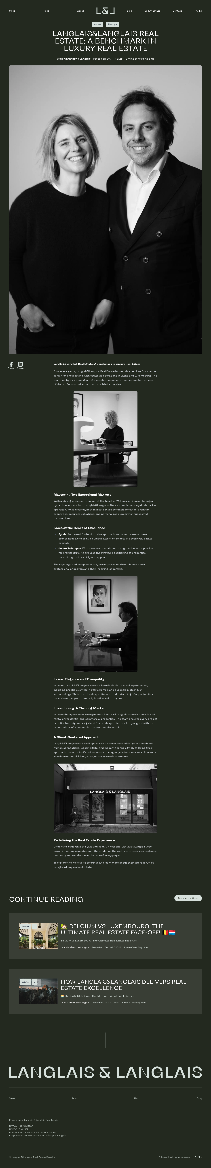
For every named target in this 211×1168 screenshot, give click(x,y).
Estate (25, 926)
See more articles (188, 898)
